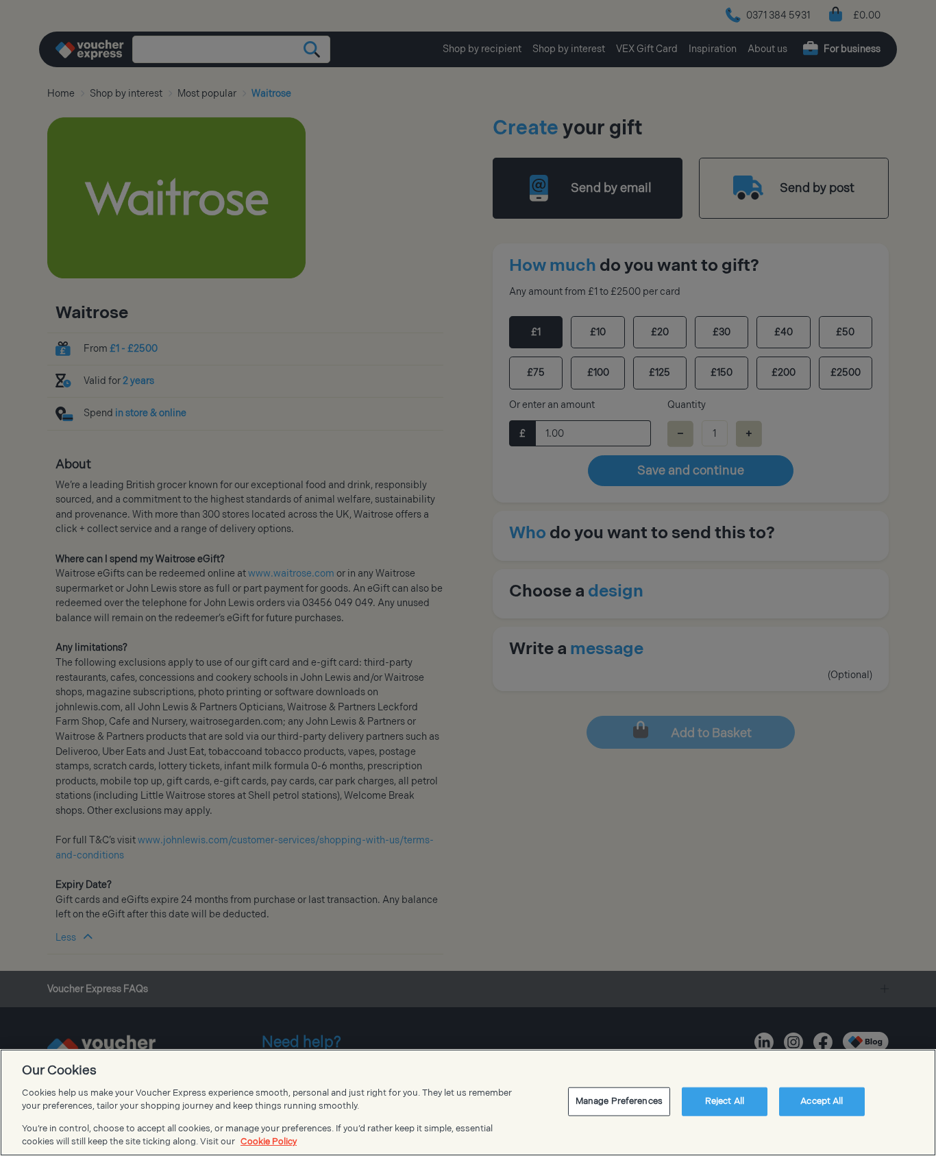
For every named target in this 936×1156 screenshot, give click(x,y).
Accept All (821, 1101)
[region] (468, 1102)
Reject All (724, 1101)
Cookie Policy (269, 1141)
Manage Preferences (619, 1101)
